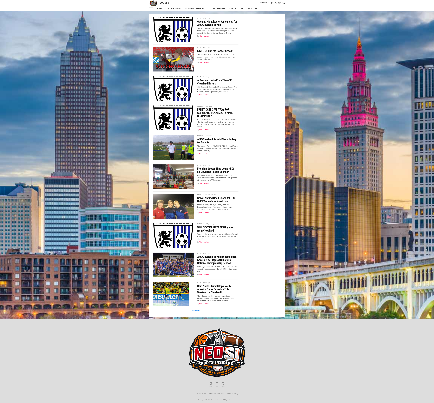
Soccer (200, 106)
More (257, 8)
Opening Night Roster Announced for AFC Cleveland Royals (217, 23)
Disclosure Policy (232, 393)
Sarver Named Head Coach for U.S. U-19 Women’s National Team (216, 199)
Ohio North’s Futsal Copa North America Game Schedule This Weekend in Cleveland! (214, 289)
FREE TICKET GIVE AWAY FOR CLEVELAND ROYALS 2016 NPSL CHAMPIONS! (215, 112)
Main (199, 18)
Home (159, 8)
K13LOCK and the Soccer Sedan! (214, 51)
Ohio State (233, 8)
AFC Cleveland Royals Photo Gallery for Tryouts (216, 141)
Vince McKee (204, 36)
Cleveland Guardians (216, 8)
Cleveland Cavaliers (194, 8)
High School (246, 8)
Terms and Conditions (216, 393)
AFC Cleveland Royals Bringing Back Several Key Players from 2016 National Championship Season (217, 260)
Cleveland (201, 224)
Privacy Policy (201, 393)
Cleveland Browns (173, 8)
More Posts (195, 311)
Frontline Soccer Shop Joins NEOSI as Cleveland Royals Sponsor (216, 170)
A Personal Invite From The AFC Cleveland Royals (214, 82)
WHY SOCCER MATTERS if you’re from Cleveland (215, 229)
